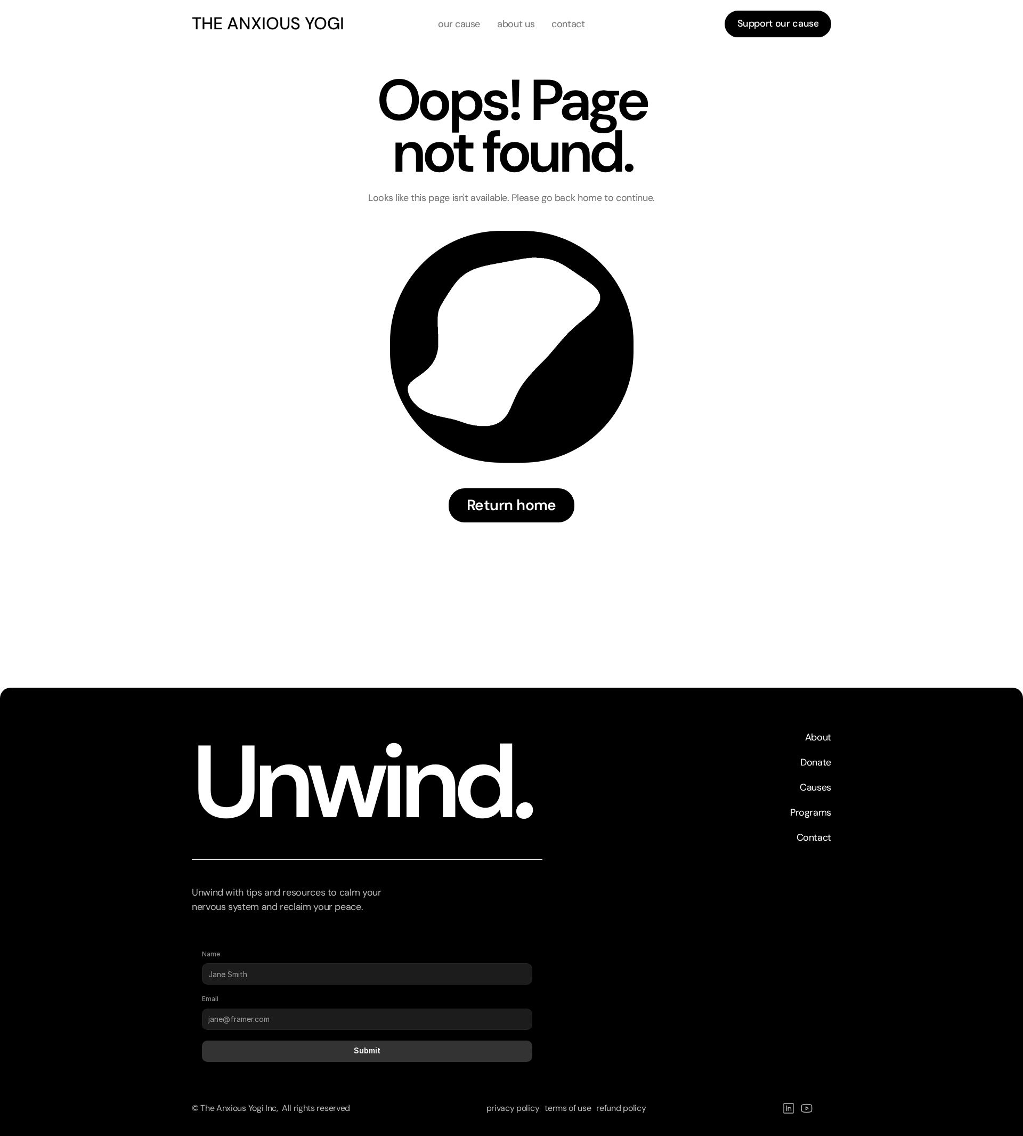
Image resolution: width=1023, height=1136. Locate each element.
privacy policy (513, 1108)
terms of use (568, 1108)
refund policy (621, 1108)
